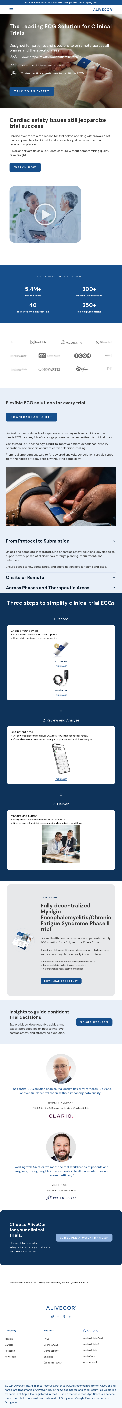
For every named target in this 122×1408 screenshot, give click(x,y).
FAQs (46, 1338)
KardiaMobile (90, 1350)
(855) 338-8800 (53, 1362)
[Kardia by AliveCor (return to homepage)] (61, 1308)
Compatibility (51, 1350)
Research (10, 1350)
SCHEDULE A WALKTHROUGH (84, 1237)
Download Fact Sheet (32, 417)
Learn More (61, 666)
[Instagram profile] (52, 1316)
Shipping (48, 1356)
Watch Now (25, 167)
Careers (9, 1344)
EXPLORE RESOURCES (94, 1022)
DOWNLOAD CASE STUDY (61, 981)
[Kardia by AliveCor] (90, 1330)
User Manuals (51, 1344)
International (90, 1362)
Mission (9, 1338)
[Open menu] (11, 9)
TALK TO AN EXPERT (32, 91)
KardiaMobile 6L (91, 1344)
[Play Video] (45, 215)
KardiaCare (89, 1356)
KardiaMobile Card (93, 1338)
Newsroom (10, 1356)
